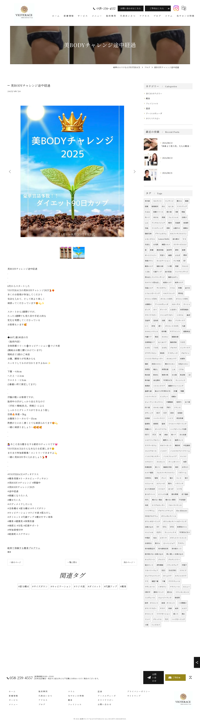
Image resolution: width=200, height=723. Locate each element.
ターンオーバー (174, 462)
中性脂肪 (186, 445)
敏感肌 (177, 597)
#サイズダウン (39, 586)
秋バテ (173, 434)
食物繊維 (160, 565)
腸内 (169, 483)
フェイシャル (152, 103)
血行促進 (168, 271)
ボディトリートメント (178, 538)
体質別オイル (182, 527)
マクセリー (149, 462)
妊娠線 (147, 418)
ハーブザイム (150, 510)
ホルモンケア (171, 358)
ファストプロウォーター (154, 358)
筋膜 (146, 206)
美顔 (163, 217)
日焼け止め (149, 527)
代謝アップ (157, 271)
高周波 (147, 385)
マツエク (161, 489)
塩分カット (149, 565)
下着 (163, 581)
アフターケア (180, 320)
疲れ (183, 614)
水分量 (174, 375)
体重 (170, 608)
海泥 (188, 315)
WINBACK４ (184, 532)
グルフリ (161, 559)
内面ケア (148, 336)
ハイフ (170, 418)
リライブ (183, 570)
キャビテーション (163, 260)
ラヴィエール (150, 586)
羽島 (146, 228)
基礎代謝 (148, 391)
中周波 (147, 538)
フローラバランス (175, 505)
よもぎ (177, 255)
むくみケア (162, 342)
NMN (162, 353)
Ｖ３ (184, 239)
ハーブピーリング (178, 619)
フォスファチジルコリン (166, 472)
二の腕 (169, 266)
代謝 (183, 326)
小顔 (146, 624)
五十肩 (187, 402)
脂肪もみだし (173, 277)
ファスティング (157, 228)
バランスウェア (172, 565)
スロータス (176, 304)
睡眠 (186, 201)
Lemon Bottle (163, 239)
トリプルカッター (158, 505)
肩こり (175, 614)
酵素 (177, 250)
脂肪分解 (160, 266)
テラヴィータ (173, 353)
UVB (172, 527)
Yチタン (181, 543)
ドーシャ (186, 304)
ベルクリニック (169, 293)
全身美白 (148, 543)
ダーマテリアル (161, 429)
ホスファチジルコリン (178, 233)
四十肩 (147, 407)
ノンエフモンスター (152, 456)
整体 (163, 423)
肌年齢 (147, 380)
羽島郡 (177, 223)
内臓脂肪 (169, 402)
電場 (156, 478)
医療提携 (148, 467)
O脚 (176, 212)
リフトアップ (182, 206)
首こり (157, 467)
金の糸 (187, 288)
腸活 (156, 336)
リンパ (147, 619)
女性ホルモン (183, 364)
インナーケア (185, 347)
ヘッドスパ (156, 624)
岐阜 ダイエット (151, 603)
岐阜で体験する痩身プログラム (23, 548)
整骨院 (147, 423)
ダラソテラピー (150, 608)
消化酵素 (156, 380)
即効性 (180, 293)
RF (184, 260)
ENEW (147, 592)
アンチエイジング (158, 223)
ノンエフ (163, 451)
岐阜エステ (179, 282)
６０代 (147, 347)
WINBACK (167, 380)
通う (160, 326)
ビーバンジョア (169, 543)
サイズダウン (161, 288)
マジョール (149, 483)
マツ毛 (179, 489)
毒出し (155, 369)
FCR (154, 434)
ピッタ (147, 309)
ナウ (146, 581)
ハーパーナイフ (159, 418)
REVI (147, 434)
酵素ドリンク (159, 592)
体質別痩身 (184, 309)
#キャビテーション (61, 586)
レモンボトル (150, 239)
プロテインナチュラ (165, 510)
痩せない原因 (170, 499)
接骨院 (155, 423)
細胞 (170, 255)
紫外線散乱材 (150, 548)
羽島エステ (149, 288)
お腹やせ (176, 228)
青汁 (186, 478)
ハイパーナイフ (150, 396)
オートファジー (150, 255)
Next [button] (134, 171)
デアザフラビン (150, 353)
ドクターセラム (150, 445)
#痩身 (123, 586)
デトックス (157, 619)
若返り (162, 255)
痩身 (9, 552)
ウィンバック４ (170, 532)
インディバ (164, 396)
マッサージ (169, 201)
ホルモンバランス (151, 331)
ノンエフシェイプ (170, 456)
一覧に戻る (72, 562)
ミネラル (180, 315)
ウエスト (185, 266)
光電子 (184, 565)
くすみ (181, 369)
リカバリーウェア (151, 570)
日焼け (184, 217)
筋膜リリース (158, 212)
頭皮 (176, 467)
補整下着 (155, 581)
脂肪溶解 (148, 233)
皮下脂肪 (185, 494)
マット (178, 478)
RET (158, 413)
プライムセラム (161, 233)
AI (189, 375)
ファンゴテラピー (166, 315)
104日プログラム (151, 516)
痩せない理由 (157, 499)
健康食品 (186, 331)
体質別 (147, 369)
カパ (155, 309)
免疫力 (178, 402)
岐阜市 (169, 250)
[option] (72, 171)
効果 (163, 320)
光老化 (147, 244)
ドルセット (161, 462)
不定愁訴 (182, 499)
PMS (168, 407)
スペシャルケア (180, 575)
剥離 (179, 288)
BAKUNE (172, 570)
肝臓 (175, 391)
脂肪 (146, 364)
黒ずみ (157, 543)
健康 (183, 250)
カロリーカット (166, 445)
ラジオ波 (176, 260)
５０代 (182, 342)
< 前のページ (15, 562)
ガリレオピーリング (152, 521)
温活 (148, 108)
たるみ (147, 212)
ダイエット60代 (166, 299)
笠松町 (155, 320)
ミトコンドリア (159, 385)
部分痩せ (176, 239)
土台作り (173, 309)
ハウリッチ (179, 483)
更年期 (164, 331)
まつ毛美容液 (150, 489)
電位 (171, 478)
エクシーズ (161, 483)
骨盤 (183, 212)
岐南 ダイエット (168, 603)
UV (158, 527)
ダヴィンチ (149, 413)
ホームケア (167, 575)
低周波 (180, 413)
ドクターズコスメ (180, 244)
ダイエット (149, 614)
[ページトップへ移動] (190, 677)
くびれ (147, 271)
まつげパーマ (150, 494)
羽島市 (147, 320)
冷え (163, 206)
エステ (184, 608)
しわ (146, 223)
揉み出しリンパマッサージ (155, 277)
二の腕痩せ (182, 603)
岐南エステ (167, 282)
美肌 (168, 228)
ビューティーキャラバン (154, 402)
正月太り (185, 467)
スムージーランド (164, 597)
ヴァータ (163, 309)
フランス (177, 407)
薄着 (151, 250)
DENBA (148, 478)
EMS (172, 413)
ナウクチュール (174, 581)
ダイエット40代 (182, 299)
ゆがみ (155, 217)
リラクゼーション (163, 614)
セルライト (157, 201)
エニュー (186, 586)
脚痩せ (185, 228)
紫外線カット (177, 548)
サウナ (162, 608)
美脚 (176, 266)
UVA (165, 527)
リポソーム (182, 472)
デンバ (163, 478)
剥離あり (148, 429)
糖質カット (167, 440)
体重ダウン (149, 260)
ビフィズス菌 (163, 494)
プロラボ (173, 347)
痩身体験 (160, 250)
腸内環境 (175, 494)
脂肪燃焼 (173, 342)
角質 (185, 462)
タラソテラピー (153, 118)
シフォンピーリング (152, 293)
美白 (170, 320)
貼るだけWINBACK (162, 391)
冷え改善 (183, 434)
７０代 (155, 347)
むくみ (170, 206)
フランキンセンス (182, 592)
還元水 (169, 592)
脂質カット (179, 440)
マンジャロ (149, 532)
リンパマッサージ (181, 271)
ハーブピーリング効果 (178, 429)
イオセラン (162, 586)
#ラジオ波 (79, 586)
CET (165, 413)
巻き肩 (169, 212)
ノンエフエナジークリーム (180, 451)
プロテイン (185, 353)
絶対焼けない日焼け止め (154, 554)
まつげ (170, 489)
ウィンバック (180, 380)
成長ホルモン (157, 364)
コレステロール (150, 451)
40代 (147, 499)
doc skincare (181, 510)
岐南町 (186, 223)
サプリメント (175, 331)
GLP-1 (159, 532)
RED (163, 570)
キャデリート (150, 559)
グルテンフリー (174, 559)
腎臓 (182, 391)
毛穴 (166, 619)
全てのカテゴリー (154, 93)
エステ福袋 (149, 472)
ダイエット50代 (151, 299)
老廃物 (182, 358)
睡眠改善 (175, 336)
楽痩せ (173, 396)
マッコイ (183, 456)
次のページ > (129, 562)
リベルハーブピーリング (177, 423)
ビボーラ (163, 538)
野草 (185, 255)
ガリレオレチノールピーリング (174, 521)
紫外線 (147, 201)
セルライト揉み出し (152, 282)
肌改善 (147, 375)
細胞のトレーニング (175, 385)
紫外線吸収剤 (163, 548)
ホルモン (165, 336)
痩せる (179, 201)
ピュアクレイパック (152, 575)
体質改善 (165, 369)
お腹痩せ (148, 304)
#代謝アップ (110, 586)
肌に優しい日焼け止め (175, 554)
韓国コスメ (166, 244)
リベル (172, 288)
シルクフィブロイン (152, 440)
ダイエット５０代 (172, 326)
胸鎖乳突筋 (167, 467)
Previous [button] (10, 171)
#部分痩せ (23, 586)
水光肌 (155, 244)
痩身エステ (149, 266)
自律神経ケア (150, 342)
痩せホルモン (170, 364)
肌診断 (182, 375)
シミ (146, 326)
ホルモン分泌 (158, 407)
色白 (155, 538)
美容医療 (179, 418)
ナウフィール (175, 586)
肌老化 (155, 375)
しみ (173, 369)
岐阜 (176, 608)
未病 (146, 505)
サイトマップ (134, 695)
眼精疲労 (155, 206)
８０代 (164, 347)
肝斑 (153, 326)
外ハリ (147, 217)
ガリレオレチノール (168, 516)
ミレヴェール (150, 597)
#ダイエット (94, 586)
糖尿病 (177, 445)
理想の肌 (165, 375)
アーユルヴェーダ (154, 113)
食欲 (166, 434)
